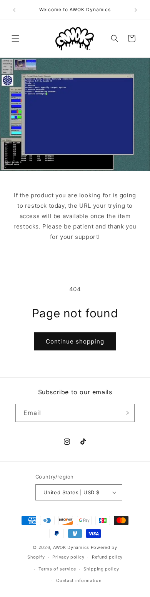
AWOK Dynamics (71, 547)
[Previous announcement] (14, 10)
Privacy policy (68, 557)
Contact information (78, 580)
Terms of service (57, 569)
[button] (15, 38)
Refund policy (107, 557)
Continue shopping (75, 341)
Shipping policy (101, 569)
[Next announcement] (135, 10)
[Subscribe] (125, 413)
